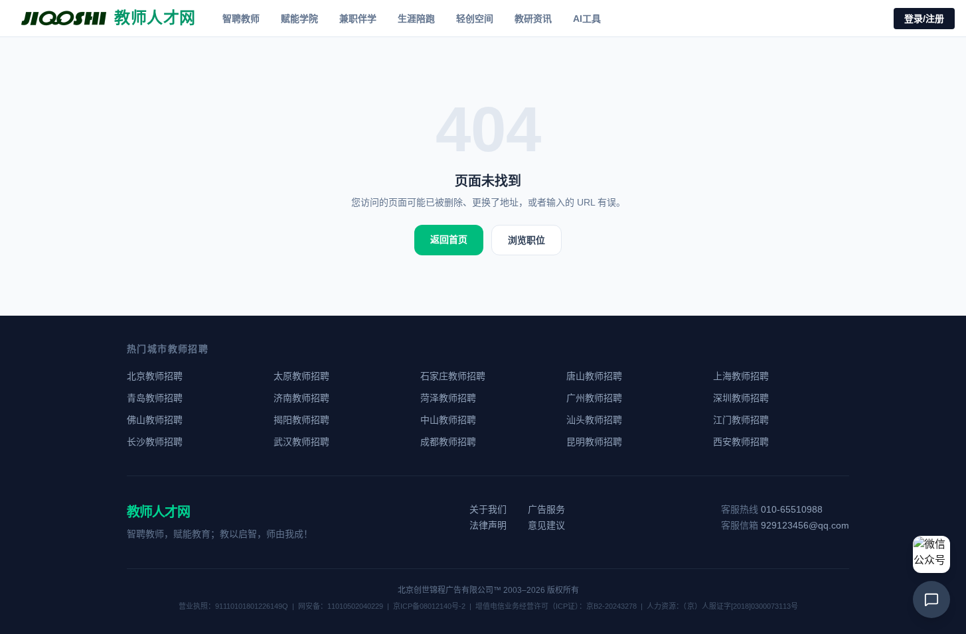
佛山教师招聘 (155, 419)
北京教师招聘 (155, 376)
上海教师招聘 (741, 376)
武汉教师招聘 (301, 441)
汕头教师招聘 (594, 419)
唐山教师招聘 (594, 376)
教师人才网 (158, 512)
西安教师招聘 (741, 441)
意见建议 (546, 525)
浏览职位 (526, 240)
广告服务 (546, 509)
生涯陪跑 (416, 18)
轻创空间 (474, 18)
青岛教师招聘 (155, 398)
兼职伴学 (357, 18)
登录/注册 (924, 18)
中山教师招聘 (448, 419)
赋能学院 (299, 18)
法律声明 (488, 525)
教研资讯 (533, 18)
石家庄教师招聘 (452, 376)
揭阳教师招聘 (301, 419)
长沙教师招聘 (155, 441)
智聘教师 (241, 18)
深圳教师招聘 (741, 398)
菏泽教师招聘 (448, 398)
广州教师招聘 (594, 398)
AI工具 (587, 18)
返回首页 (448, 239)
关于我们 (488, 509)
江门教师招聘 (741, 419)
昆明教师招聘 (594, 441)
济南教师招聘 (301, 398)
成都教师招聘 (448, 441)
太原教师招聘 (301, 376)
